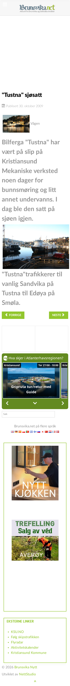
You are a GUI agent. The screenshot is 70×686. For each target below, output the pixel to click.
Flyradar (17, 642)
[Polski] (23, 431)
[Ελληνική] (31, 431)
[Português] (27, 431)
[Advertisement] (35, 51)
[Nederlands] (50, 431)
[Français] (53, 431)
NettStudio (27, 674)
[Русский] (38, 431)
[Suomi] (35, 431)
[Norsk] (57, 431)
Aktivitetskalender (25, 647)
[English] (12, 431)
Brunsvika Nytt (25, 667)
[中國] (46, 431)
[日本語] (42, 431)
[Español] (19, 431)
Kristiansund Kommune (28, 653)
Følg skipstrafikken (25, 637)
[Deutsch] (16, 431)
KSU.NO (17, 632)
